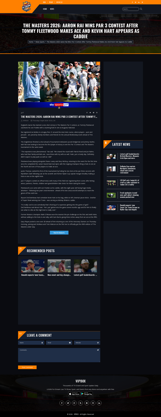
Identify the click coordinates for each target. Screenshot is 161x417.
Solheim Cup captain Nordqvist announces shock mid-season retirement (128, 169)
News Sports (40, 42)
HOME (45, 9)
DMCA (44, 2)
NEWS (52, 9)
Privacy (51, 2)
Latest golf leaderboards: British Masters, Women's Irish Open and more (85, 275)
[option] (33, 269)
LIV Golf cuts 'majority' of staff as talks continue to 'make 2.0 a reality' (129, 182)
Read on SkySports (59, 232)
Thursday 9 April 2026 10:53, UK (44, 121)
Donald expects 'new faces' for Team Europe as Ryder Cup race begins (32, 275)
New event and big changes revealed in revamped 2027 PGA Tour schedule (59, 275)
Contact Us (59, 2)
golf (22, 113)
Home (31, 42)
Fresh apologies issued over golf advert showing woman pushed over (129, 194)
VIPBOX (25, 121)
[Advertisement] (59, 302)
